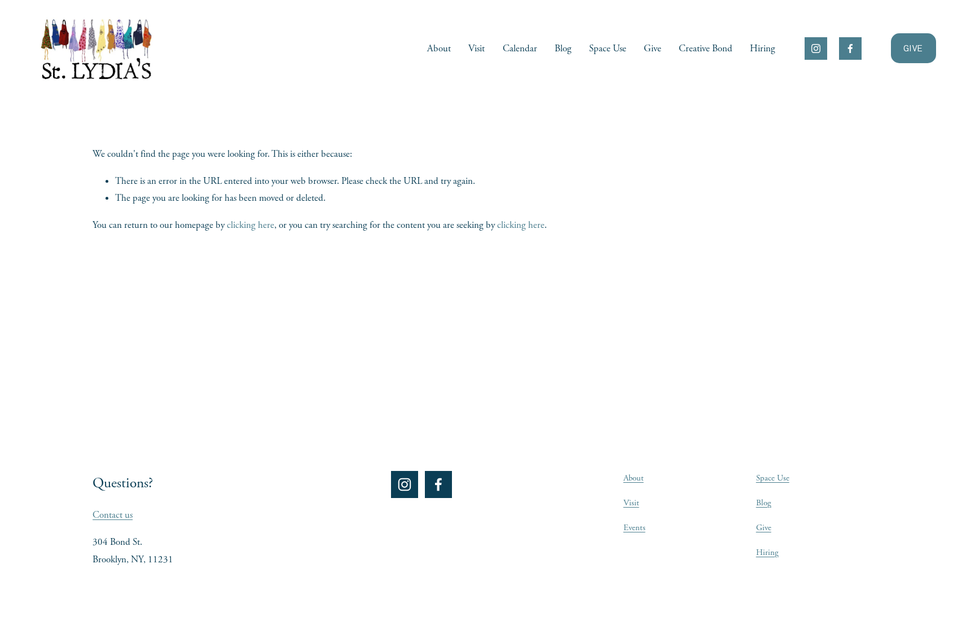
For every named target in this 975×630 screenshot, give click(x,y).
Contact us (113, 515)
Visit (476, 48)
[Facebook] (850, 48)
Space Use (607, 48)
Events (634, 527)
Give (652, 48)
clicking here (250, 225)
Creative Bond (705, 48)
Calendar (520, 48)
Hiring (762, 48)
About (439, 48)
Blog (563, 48)
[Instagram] (816, 48)
